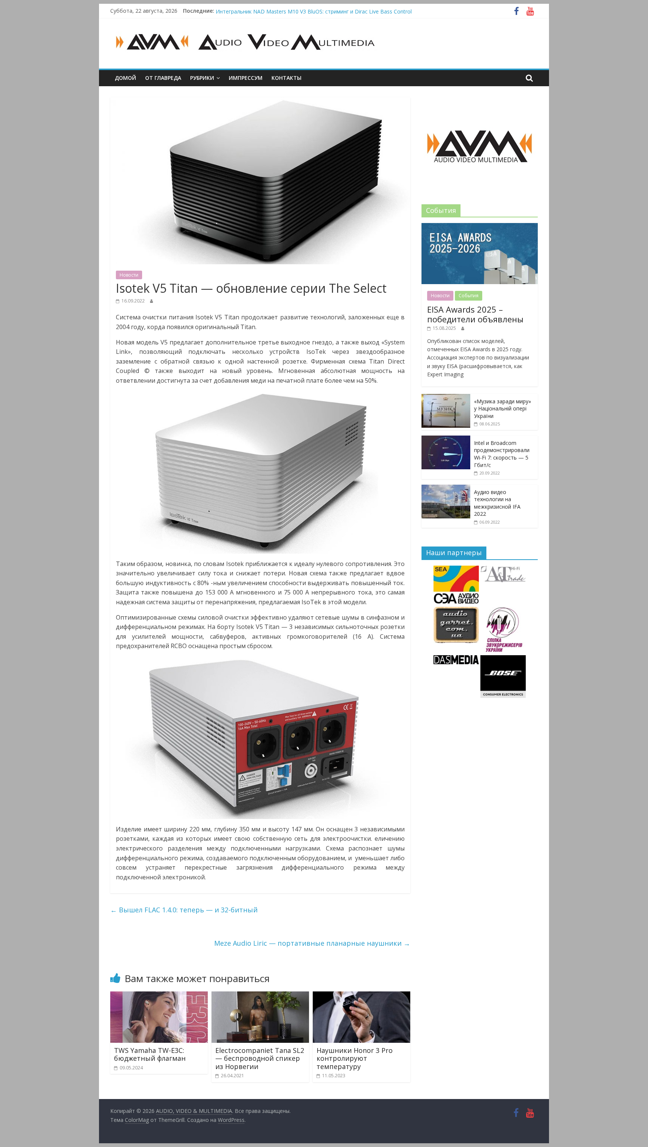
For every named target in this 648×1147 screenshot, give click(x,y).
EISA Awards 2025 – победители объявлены (475, 314)
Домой (125, 77)
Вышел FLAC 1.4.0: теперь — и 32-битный (184, 909)
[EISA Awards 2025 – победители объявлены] (480, 227)
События (468, 295)
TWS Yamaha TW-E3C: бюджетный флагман (150, 1054)
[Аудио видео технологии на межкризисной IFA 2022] (446, 488)
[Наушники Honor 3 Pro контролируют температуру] (361, 996)
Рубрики (202, 77)
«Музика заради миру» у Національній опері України (502, 408)
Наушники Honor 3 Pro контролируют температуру (354, 1058)
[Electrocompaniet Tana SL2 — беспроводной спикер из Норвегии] (260, 996)
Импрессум (245, 77)
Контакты (287, 77)
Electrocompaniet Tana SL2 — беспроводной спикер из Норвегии (259, 1058)
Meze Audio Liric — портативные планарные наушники (312, 943)
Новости (129, 275)
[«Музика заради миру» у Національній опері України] (446, 397)
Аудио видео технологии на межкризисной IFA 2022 (497, 503)
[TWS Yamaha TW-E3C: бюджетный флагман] (159, 996)
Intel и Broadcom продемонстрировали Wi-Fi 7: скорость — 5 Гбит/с (502, 454)
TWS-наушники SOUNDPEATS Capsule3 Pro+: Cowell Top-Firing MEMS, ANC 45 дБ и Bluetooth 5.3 (337, 10)
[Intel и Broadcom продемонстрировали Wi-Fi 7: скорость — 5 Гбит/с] (446, 439)
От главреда (163, 77)
